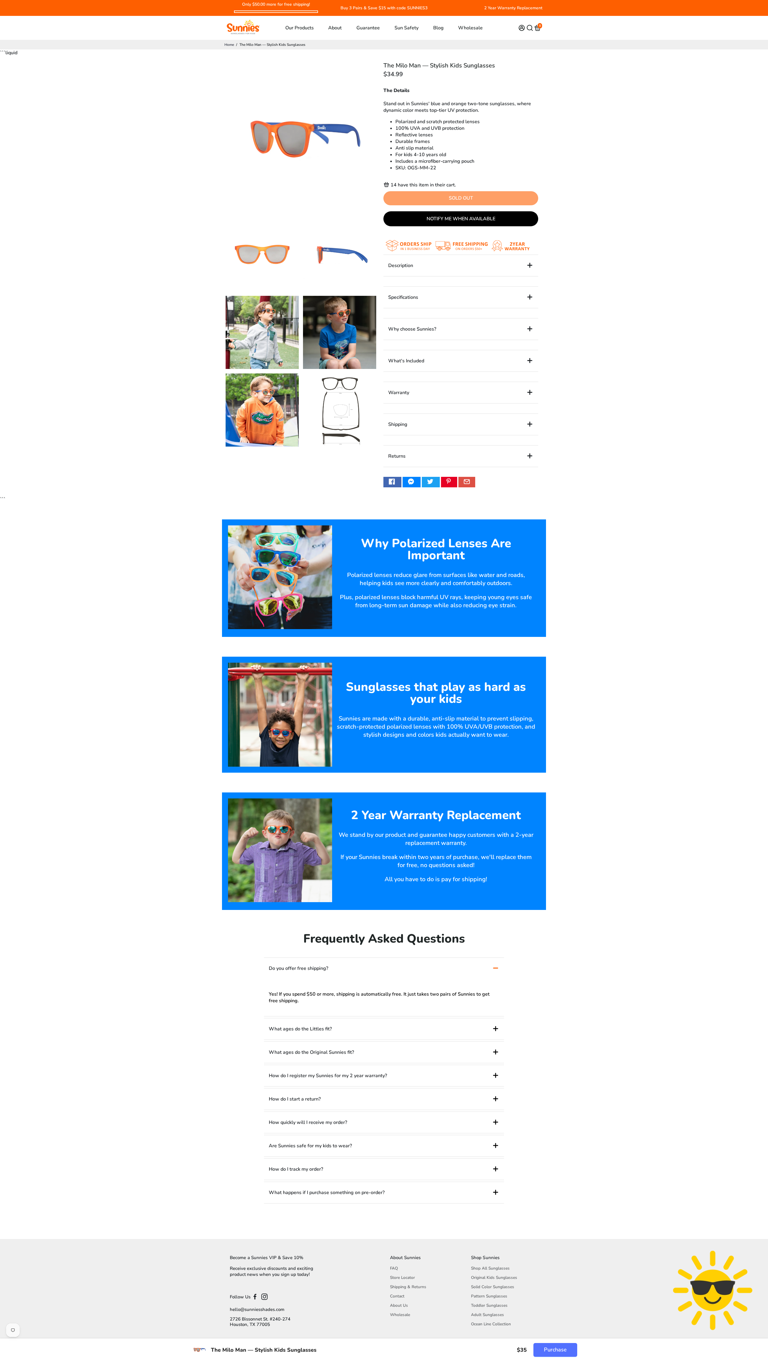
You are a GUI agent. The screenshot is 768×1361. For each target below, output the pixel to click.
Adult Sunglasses (487, 1315)
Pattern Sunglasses (489, 1296)
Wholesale (470, 28)
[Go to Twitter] (431, 482)
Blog (438, 28)
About (335, 28)
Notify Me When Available (461, 218)
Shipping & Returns (408, 1287)
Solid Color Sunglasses (492, 1287)
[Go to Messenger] (412, 482)
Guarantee (368, 28)
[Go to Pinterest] (449, 482)
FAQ (394, 1268)
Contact (397, 1296)
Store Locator (402, 1277)
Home (229, 44)
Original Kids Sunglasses (494, 1277)
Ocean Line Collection (491, 1324)
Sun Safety (406, 28)
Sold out (461, 198)
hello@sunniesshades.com (257, 1309)
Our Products (299, 28)
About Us (399, 1305)
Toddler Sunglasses (489, 1305)
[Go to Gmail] (466, 482)
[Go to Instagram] (264, 1297)
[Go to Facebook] (392, 482)
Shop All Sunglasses (490, 1268)
